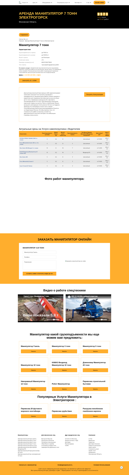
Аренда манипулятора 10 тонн (27, 445)
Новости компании (95, 445)
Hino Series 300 (24, 157)
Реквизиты (92, 452)
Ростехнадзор (69, 444)
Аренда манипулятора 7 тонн (27, 444)
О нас (88, 2)
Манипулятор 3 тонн (61, 346)
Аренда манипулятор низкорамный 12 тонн (29, 455)
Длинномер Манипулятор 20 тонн (94, 363)
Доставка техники (94, 444)
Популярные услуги (62, 2)
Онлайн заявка (99, 2)
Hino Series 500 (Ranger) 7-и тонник (29, 148)
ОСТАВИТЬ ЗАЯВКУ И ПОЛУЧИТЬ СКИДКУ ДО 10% (39, 273)
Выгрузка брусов (46, 439)
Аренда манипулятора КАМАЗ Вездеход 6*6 (27, 448)
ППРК (67, 445)
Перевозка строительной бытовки (94, 382)
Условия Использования (102, 465)
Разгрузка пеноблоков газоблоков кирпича (93, 410)
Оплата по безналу (71, 439)
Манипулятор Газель (30, 346)
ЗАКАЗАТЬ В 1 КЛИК (29, 80)
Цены (34, 2)
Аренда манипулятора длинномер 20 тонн (28, 451)
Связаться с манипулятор (27, 465)
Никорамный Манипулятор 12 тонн (33, 382)
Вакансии (92, 440)
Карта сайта (92, 447)
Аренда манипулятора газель (27, 439)
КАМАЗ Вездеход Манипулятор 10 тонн (61, 363)
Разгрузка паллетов (47, 440)
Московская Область (95, 454)
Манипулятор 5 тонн (92, 346)
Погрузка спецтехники (48, 442)
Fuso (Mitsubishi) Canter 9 (26, 161)
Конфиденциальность (65, 465)
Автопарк (77, 2)
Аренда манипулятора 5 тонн (27, 442)
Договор (67, 442)
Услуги (24, 2)
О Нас (90, 439)
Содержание (24, 34)
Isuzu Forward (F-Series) (26, 166)
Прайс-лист (92, 450)
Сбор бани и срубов (47, 444)
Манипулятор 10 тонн (30, 365)
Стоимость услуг (94, 449)
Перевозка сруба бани (62, 411)
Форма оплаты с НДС (71, 440)
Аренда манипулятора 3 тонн (27, 440)
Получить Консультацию (94, 94)
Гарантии (92, 442)
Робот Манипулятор (61, 384)
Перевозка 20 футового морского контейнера (31, 410)
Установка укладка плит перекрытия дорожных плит (50, 446)
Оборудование (46, 2)
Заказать (33, 351)
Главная (21, 41)
